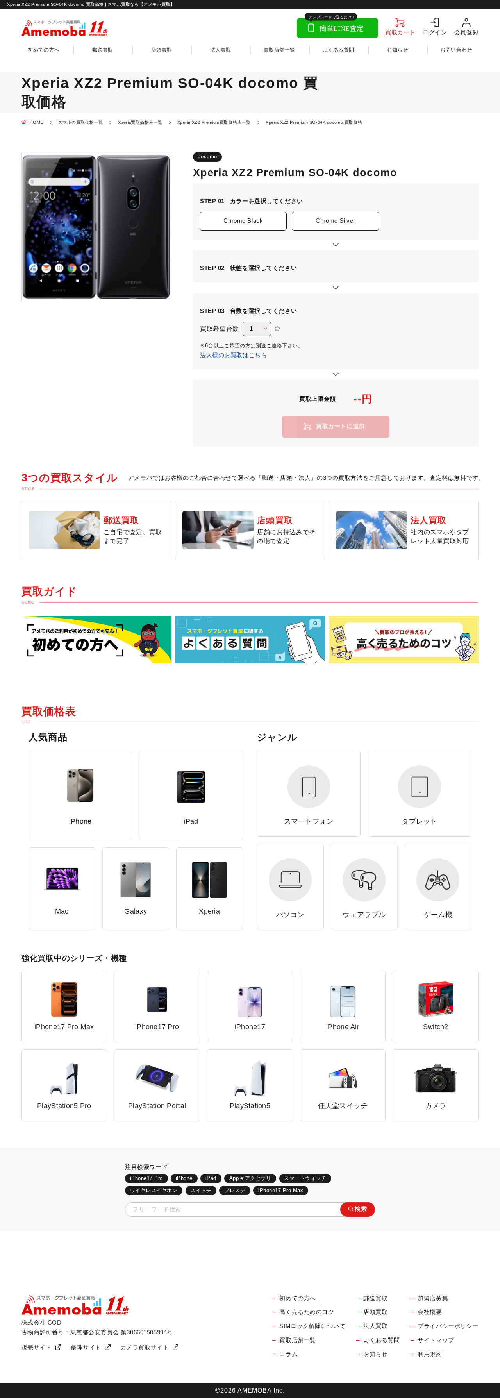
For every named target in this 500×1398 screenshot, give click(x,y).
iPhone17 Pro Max (280, 1190)
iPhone (184, 1178)
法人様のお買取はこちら (233, 355)
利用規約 (430, 1354)
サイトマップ (436, 1340)
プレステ (234, 1190)
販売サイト (36, 1347)
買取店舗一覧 (279, 50)
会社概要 (430, 1312)
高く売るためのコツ (306, 1312)
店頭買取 (161, 50)
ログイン (435, 32)
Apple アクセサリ (250, 1178)
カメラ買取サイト (144, 1347)
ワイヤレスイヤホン (154, 1190)
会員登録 (466, 32)
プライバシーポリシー (448, 1326)
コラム (288, 1354)
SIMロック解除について (312, 1326)
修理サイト (86, 1347)
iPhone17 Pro (146, 1178)
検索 (361, 1209)
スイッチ (200, 1190)
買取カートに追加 (340, 426)
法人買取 (220, 50)
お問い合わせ (456, 50)
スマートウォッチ (305, 1178)
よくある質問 (338, 50)
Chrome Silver (335, 221)
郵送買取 (102, 50)
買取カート (400, 32)
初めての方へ (43, 50)
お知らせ (397, 50)
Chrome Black (243, 221)
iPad (210, 1178)
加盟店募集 (433, 1298)
